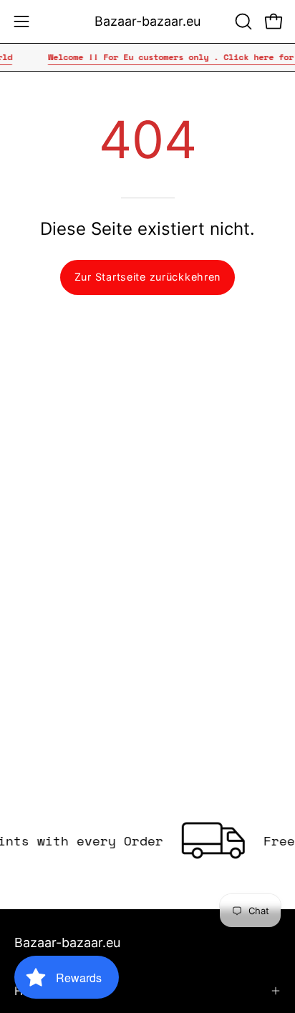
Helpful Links (49, 991)
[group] (147, 57)
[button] (242, 21)
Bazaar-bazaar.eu (147, 21)
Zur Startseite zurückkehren (147, 277)
